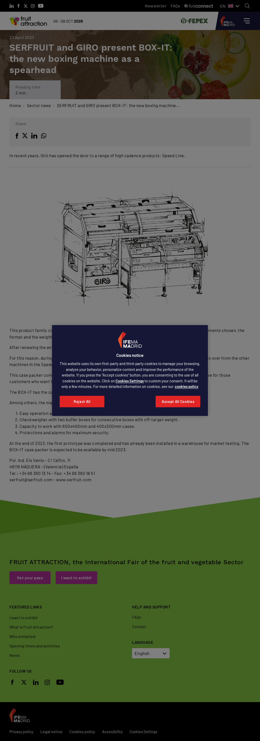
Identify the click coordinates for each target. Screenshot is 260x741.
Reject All (82, 401)
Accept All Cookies (178, 401)
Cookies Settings (130, 381)
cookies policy (186, 386)
